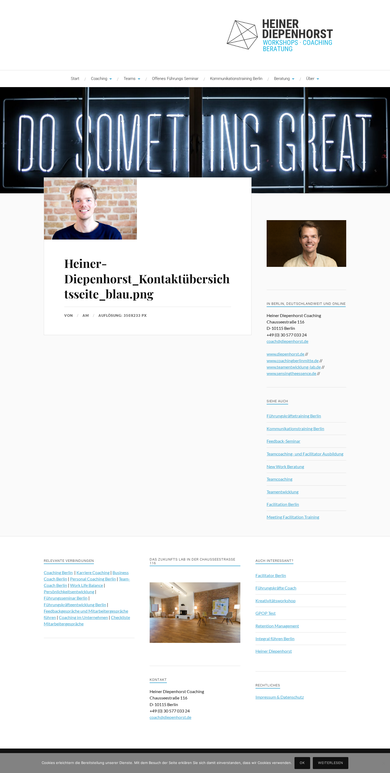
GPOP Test (265, 613)
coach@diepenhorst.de (287, 341)
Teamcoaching (279, 478)
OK (302, 763)
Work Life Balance (86, 585)
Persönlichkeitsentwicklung (69, 591)
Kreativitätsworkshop (275, 600)
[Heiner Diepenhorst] (195, 34)
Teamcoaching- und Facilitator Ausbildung (305, 453)
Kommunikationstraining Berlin (236, 78)
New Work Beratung (285, 466)
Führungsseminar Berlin (66, 597)
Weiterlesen (330, 763)
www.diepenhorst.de (285, 353)
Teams (130, 78)
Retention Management (277, 625)
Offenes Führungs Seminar (175, 78)
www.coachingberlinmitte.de (293, 360)
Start (75, 78)
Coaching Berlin (58, 572)
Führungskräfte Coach (275, 587)
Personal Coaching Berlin (93, 578)
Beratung (282, 78)
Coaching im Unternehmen (83, 617)
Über (310, 78)
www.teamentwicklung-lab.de (294, 366)
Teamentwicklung (282, 491)
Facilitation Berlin (283, 504)
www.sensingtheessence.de (291, 373)
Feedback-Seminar (283, 440)
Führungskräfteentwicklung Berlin (75, 604)
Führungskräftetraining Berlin (294, 415)
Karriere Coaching (93, 572)
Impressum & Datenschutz (279, 696)
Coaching (99, 78)
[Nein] (383, 763)
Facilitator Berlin (270, 575)
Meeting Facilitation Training (293, 516)
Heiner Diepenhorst (273, 651)
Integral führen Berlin (274, 638)
